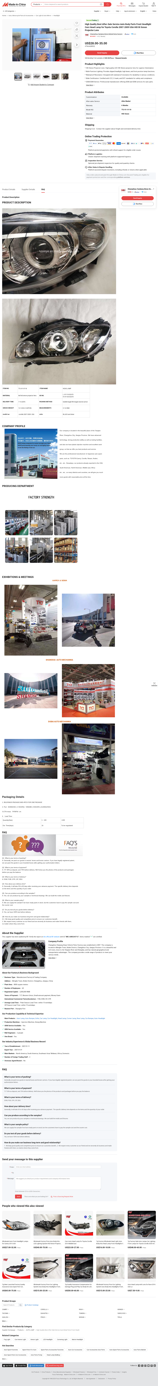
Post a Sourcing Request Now (62, 1196)
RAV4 (81, 1309)
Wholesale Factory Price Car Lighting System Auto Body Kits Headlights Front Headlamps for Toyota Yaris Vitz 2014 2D (110, 1286)
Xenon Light (35, 1339)
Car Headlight (52, 1018)
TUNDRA (82, 1313)
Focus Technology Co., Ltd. (64, 1378)
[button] (101, 4)
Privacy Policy (112, 1378)
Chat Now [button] (140, 53)
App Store (7, 1365)
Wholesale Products (79, 1372)
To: (13, 1173)
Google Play (21, 1365)
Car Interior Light (20, 1339)
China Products (46, 1372)
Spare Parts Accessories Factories (52, 1350)
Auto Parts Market (140, 1350)
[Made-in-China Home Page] (14, 4)
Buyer (106, 11)
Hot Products (35, 1372)
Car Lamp (43, 1018)
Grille (37, 1018)
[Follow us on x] (142, 1365)
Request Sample (121, 58)
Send (18, 1196)
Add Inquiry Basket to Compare (42, 84)
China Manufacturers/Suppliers (62, 1372)
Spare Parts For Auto (29, 1350)
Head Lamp (62, 1018)
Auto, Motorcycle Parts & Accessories (20, 15)
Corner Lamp (71, 1018)
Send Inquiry (102, 53)
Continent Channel (104, 1372)
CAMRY (4, 1309)
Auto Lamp (21, 1018)
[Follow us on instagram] (145, 1365)
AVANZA (120, 1309)
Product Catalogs (32, 1305)
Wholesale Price (91, 1372)
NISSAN (81, 1317)
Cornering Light (62, 1339)
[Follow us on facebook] (139, 1365)
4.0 (130, 192)
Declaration (101, 1378)
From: (12, 1167)
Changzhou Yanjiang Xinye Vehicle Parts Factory (106, 34)
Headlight (56, 15)
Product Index (116, 1372)
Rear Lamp (80, 1018)
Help (117, 11)
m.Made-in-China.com (84, 1374)
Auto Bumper (30, 1018)
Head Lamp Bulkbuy (53, 1355)
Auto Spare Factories (11, 1350)
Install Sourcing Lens (56, 1365)
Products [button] (36, 4)
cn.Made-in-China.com (99, 1374)
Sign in (153, 6)
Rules (154, 11)
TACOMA (5, 1313)
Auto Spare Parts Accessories (119, 1350)
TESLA (119, 1317)
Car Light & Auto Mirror (43, 15)
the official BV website (51, 937)
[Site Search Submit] (107, 4)
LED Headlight (48, 1339)
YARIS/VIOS (121, 1313)
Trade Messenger (36, 1365)
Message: (11, 1178)
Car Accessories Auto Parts (96, 1350)
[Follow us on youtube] (148, 1365)
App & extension (129, 11)
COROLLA (44, 1309)
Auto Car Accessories (75, 1350)
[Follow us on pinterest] (151, 1365)
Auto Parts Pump (36, 1355)
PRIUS (43, 1317)
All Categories (9, 11)
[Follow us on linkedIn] (155, 1365)
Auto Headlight (99, 1018)
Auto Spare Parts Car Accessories (15, 1355)
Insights (124, 1372)
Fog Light (7, 1339)
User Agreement (90, 1378)
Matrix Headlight (77, 1339)
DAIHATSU (44, 1313)
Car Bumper (89, 1018)
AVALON (5, 1317)
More (4, 1359)
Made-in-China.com (69, 1374)
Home (4, 15)
